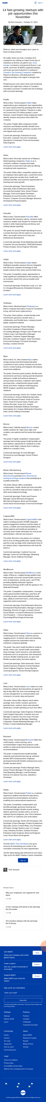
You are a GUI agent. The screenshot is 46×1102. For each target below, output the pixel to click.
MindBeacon (31, 573)
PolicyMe (29, 217)
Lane (28, 687)
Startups (7, 1012)
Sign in (40, 3)
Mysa (30, 360)
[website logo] (5, 2)
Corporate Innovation (30, 1025)
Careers (7, 1038)
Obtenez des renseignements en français (18, 1069)
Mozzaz (29, 427)
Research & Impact (30, 1038)
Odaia (28, 633)
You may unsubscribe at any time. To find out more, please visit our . (23, 1005)
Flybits (28, 793)
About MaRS (27, 1035)
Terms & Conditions (11, 1060)
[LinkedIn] (26, 877)
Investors (26, 1019)
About (25, 1031)
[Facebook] (19, 877)
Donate (37, 976)
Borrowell (29, 740)
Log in (6, 1022)
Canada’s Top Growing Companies (17, 72)
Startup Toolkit (9, 1019)
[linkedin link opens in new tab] (35, 1083)
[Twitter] (23, 877)
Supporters (8, 1044)
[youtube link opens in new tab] (21, 1086)
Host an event (9, 1047)
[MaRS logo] (23, 1092)
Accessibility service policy (13, 1066)
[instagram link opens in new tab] (23, 1083)
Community (8, 1031)
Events (6, 1035)
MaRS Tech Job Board (19, 844)
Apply (37, 953)
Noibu (28, 161)
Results (25, 1041)
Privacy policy (9, 1063)
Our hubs (7, 1041)
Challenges (27, 1022)
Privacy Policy (10, 1006)
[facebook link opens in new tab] (9, 1083)
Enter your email (10, 993)
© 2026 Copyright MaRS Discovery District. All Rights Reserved (23, 1097)
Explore (37, 964)
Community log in (10, 1050)
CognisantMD (31, 519)
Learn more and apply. (12, 147)
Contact (25, 1047)
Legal (6, 1056)
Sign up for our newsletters (14, 988)
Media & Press (28, 1044)
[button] (32, 3)
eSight (28, 263)
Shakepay (31, 306)
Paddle (29, 103)
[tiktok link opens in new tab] (30, 1086)
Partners (26, 1012)
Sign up (23, 860)
